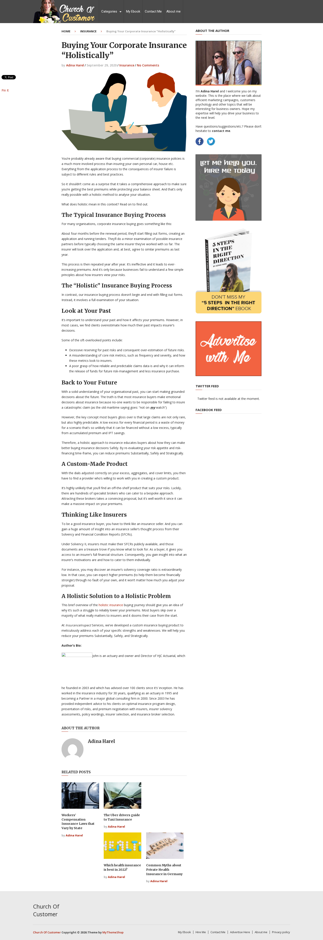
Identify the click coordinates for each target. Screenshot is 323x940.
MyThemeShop (112, 932)
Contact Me (153, 11)
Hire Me (201, 932)
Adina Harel (75, 65)
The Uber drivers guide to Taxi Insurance (122, 817)
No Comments (148, 65)
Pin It (5, 90)
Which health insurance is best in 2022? (122, 867)
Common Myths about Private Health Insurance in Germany (164, 869)
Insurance (88, 31)
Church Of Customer (46, 910)
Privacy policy (281, 932)
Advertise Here (240, 932)
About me (173, 11)
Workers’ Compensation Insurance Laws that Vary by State (78, 821)
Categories (109, 11)
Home (66, 31)
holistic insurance (111, 605)
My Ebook (133, 11)
